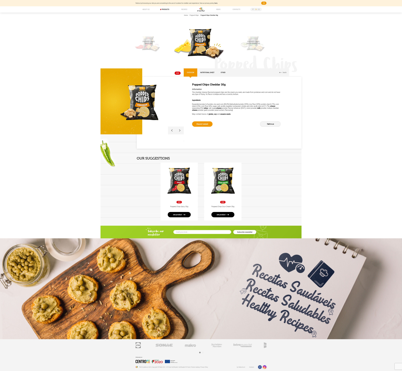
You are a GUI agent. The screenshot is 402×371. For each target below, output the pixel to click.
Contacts (251, 367)
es (259, 9)
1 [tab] (200, 352)
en (256, 9)
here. (216, 3)
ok (264, 3)
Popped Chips (194, 15)
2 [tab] (202, 352)
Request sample (202, 124)
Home (186, 15)
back (284, 72)
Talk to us (270, 124)
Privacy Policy (204, 367)
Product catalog (195, 367)
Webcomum (241, 367)
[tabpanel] (153, 345)
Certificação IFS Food (184, 367)
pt (253, 9)
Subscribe (245, 232)
